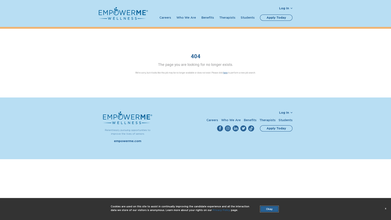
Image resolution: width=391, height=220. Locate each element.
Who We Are (186, 17)
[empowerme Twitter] (244, 128)
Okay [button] (269, 209)
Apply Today (276, 18)
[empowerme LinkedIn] (236, 128)
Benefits (207, 17)
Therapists (227, 17)
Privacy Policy (221, 210)
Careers (165, 17)
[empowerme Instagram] (228, 128)
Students (248, 17)
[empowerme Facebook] (220, 128)
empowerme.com (127, 141)
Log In (284, 8)
